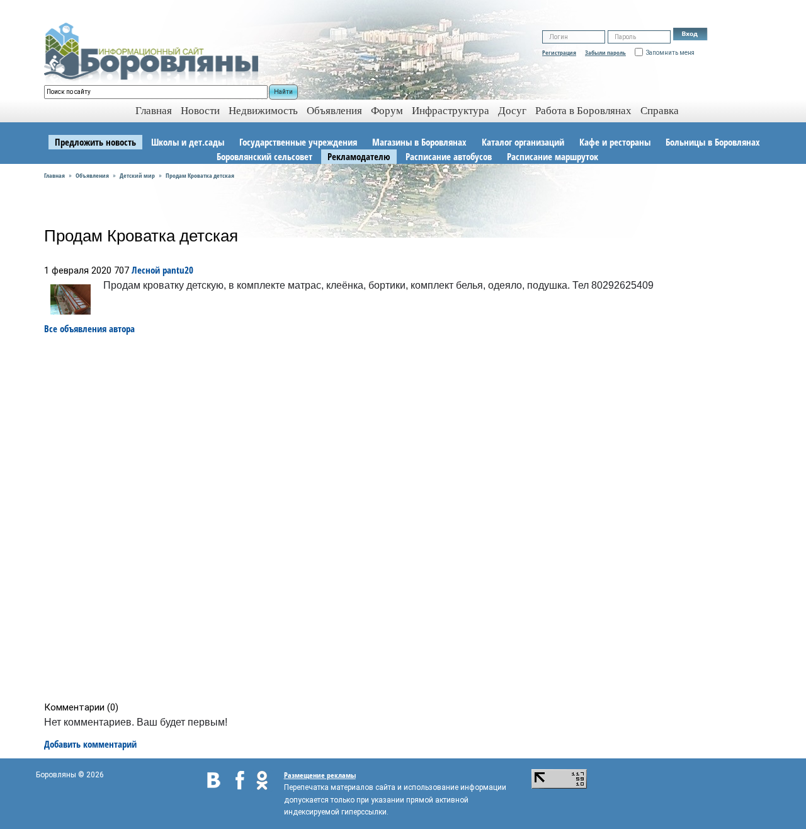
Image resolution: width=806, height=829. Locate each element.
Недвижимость (263, 111)
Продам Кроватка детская (200, 175)
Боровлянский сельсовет (264, 156)
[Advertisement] (407, 518)
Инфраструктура (450, 111)
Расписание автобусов (449, 156)
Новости (200, 111)
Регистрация (559, 52)
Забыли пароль (605, 52)
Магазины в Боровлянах (419, 142)
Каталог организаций (523, 142)
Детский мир (137, 175)
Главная (54, 175)
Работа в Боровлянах (583, 111)
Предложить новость (95, 142)
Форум (387, 111)
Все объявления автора (89, 328)
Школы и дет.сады (187, 142)
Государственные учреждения (298, 142)
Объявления (334, 111)
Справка (659, 111)
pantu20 (177, 270)
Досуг (512, 111)
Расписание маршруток (552, 156)
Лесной (146, 270)
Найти (283, 91)
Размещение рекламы (320, 775)
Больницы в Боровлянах (713, 142)
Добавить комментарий (90, 744)
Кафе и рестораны (614, 142)
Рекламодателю (358, 156)
